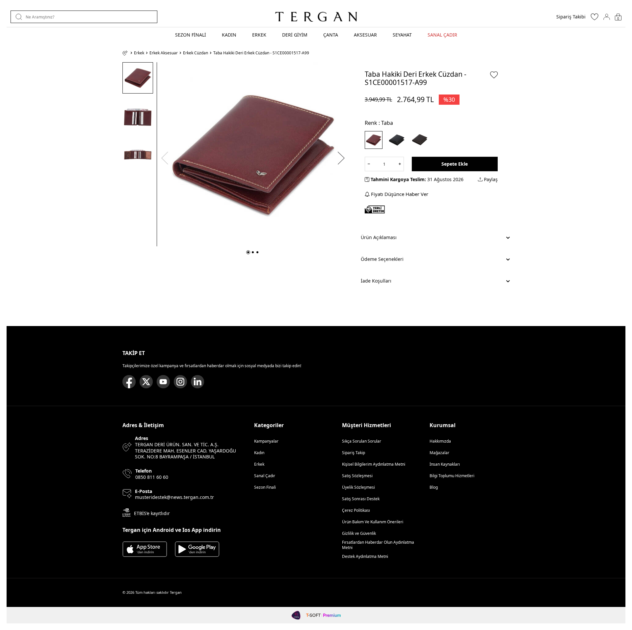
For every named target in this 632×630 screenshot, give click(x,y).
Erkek (139, 53)
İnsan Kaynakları (445, 464)
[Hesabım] (606, 16)
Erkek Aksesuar (163, 53)
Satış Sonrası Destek (361, 499)
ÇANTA (330, 35)
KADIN (229, 35)
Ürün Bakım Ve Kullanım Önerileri (372, 522)
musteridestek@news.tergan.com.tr (174, 497)
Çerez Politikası (356, 510)
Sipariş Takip (353, 452)
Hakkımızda (440, 441)
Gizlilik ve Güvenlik (359, 533)
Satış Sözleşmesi (357, 476)
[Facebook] (129, 381)
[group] (253, 154)
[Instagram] (180, 381)
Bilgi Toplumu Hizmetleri (452, 476)
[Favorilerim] (594, 18)
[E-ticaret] (323, 615)
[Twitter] (146, 381)
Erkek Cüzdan (195, 53)
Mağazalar (439, 452)
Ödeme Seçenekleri (382, 259)
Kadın (259, 452)
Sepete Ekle (454, 164)
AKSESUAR (365, 35)
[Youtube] (163, 381)
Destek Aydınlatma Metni (365, 556)
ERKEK (259, 35)
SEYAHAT (402, 35)
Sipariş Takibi (571, 17)
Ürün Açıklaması (379, 237)
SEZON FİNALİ (190, 35)
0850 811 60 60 (151, 477)
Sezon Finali (265, 487)
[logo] (316, 17)
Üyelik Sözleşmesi (358, 487)
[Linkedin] (197, 381)
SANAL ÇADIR (442, 35)
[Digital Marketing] (296, 615)
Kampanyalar (266, 441)
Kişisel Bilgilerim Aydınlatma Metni (374, 464)
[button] (248, 252)
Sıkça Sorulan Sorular (361, 441)
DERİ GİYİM (294, 35)
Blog (434, 487)
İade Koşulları (376, 281)
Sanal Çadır (264, 476)
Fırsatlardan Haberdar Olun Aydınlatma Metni (378, 544)
